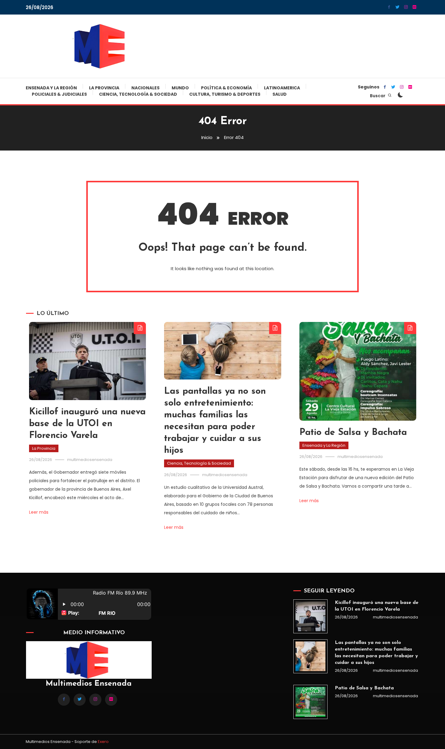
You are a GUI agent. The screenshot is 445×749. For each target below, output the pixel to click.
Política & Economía (226, 88)
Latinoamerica (282, 88)
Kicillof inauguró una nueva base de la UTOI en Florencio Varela (87, 423)
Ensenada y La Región (51, 88)
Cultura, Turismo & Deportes (224, 94)
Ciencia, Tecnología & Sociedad (138, 94)
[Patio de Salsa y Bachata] (310, 702)
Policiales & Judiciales (59, 94)
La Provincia (104, 88)
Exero (103, 741)
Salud (279, 94)
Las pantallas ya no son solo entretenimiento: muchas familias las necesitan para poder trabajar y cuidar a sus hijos (376, 652)
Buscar (378, 96)
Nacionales (145, 88)
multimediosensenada (89, 459)
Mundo (180, 88)
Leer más (38, 512)
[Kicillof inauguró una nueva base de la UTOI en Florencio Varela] (310, 616)
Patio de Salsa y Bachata (353, 432)
